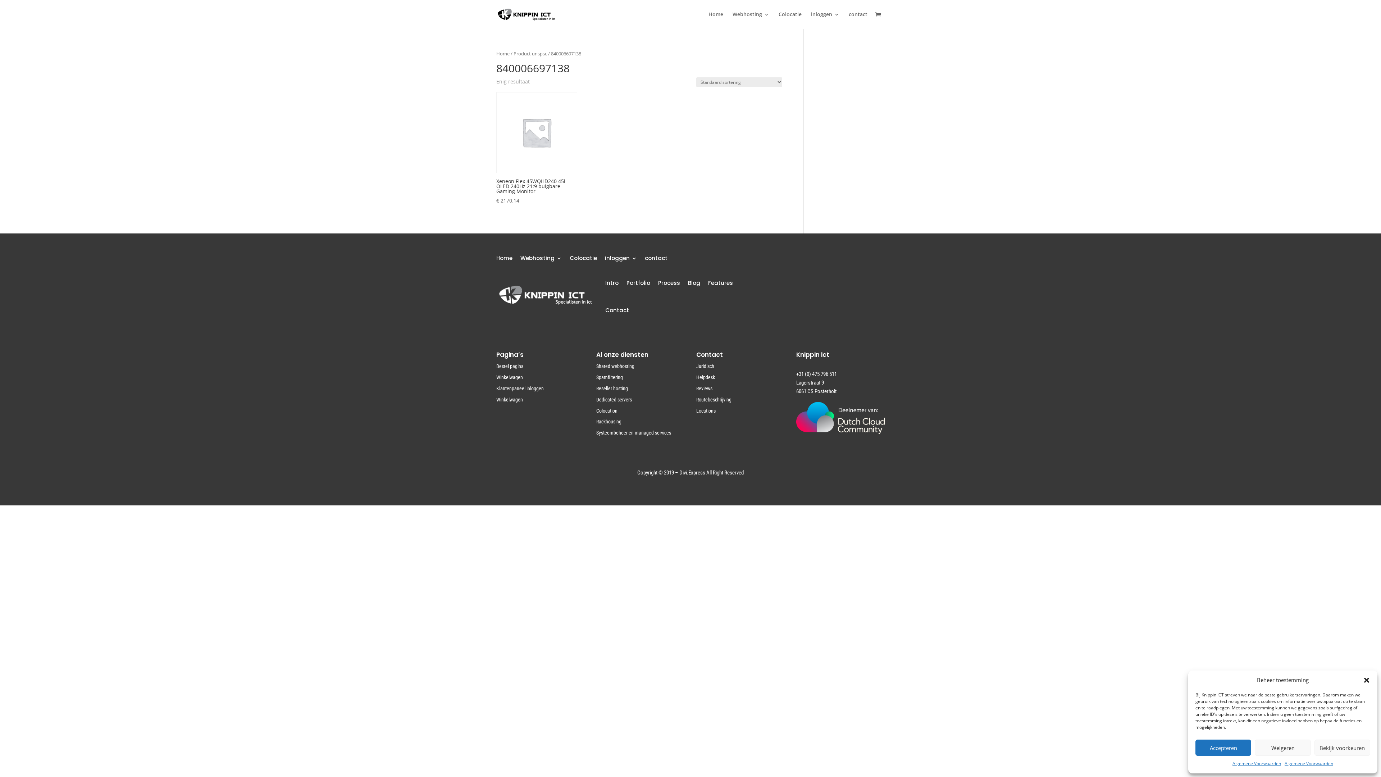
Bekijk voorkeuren (1342, 747)
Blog (694, 283)
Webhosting (747, 15)
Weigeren (1283, 747)
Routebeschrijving (713, 400)
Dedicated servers (614, 400)
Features (720, 283)
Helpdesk (705, 377)
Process (669, 283)
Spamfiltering (609, 377)
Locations (706, 411)
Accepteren (1223, 747)
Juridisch (705, 366)
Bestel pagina (510, 366)
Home (715, 15)
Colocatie (790, 15)
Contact (617, 310)
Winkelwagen (509, 377)
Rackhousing (608, 421)
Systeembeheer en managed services (633, 433)
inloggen (821, 15)
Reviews (704, 388)
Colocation (606, 411)
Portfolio (638, 283)
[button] (1366, 680)
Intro (612, 283)
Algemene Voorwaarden (1256, 763)
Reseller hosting (612, 388)
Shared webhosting (615, 366)
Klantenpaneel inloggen (520, 388)
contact (858, 15)
